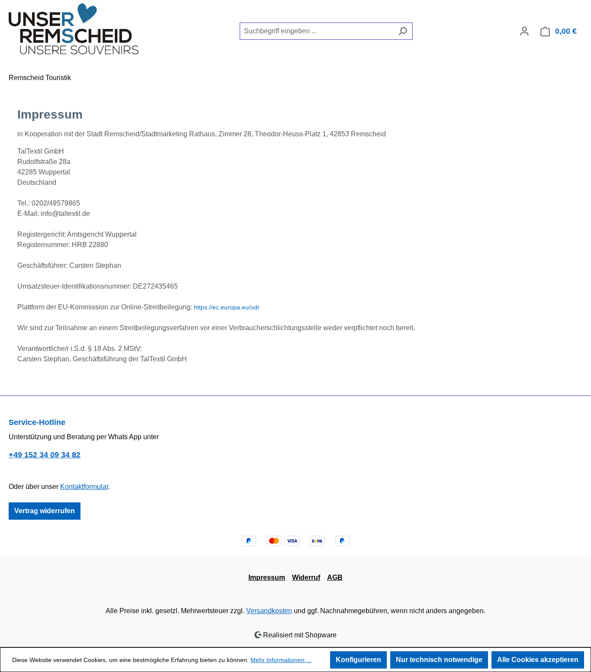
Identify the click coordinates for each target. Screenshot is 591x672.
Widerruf (306, 577)
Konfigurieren (358, 659)
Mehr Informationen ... (281, 659)
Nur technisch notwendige (439, 659)
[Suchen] (402, 31)
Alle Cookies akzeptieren (537, 659)
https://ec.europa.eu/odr (227, 307)
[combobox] (316, 31)
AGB (335, 577)
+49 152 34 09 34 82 (44, 454)
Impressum (266, 577)
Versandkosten (269, 610)
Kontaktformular (84, 486)
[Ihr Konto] (524, 31)
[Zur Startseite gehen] (73, 29)
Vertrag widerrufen (44, 510)
